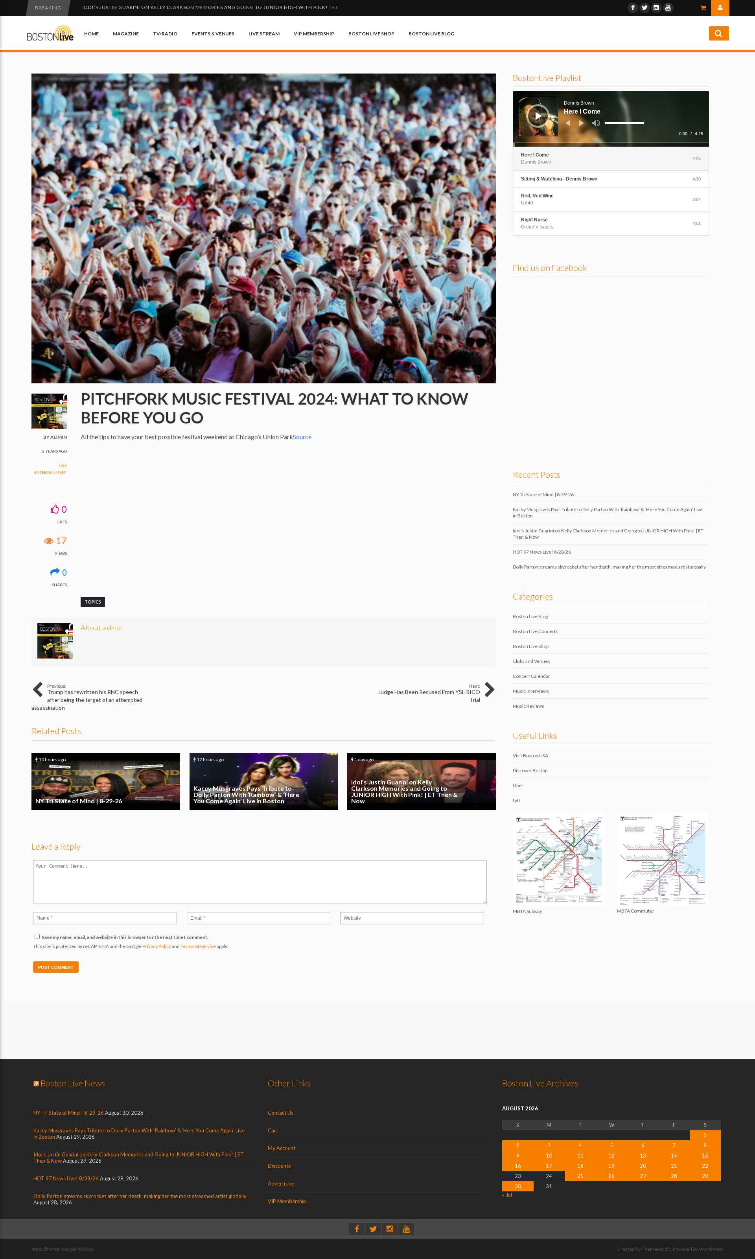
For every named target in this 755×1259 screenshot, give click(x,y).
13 (643, 1155)
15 (705, 1155)
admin (58, 437)
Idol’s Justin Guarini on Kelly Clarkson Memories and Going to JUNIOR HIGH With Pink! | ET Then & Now (421, 781)
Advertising (281, 1183)
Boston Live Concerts (535, 631)
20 (643, 1166)
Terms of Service (198, 946)
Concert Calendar (531, 676)
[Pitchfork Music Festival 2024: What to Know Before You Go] (263, 382)
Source (302, 436)
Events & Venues (213, 34)
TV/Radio (165, 34)
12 (611, 1155)
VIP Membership (314, 34)
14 (674, 1155)
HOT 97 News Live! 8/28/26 (118, 7)
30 (518, 1186)
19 (611, 1166)
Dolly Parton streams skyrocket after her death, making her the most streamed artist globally (609, 567)
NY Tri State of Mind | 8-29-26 (105, 781)
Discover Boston (530, 770)
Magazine (126, 34)
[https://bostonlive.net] (50, 40)
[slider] (624, 123)
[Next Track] (581, 123)
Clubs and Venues (531, 661)
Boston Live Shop (371, 34)
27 (643, 1176)
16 (518, 1166)
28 (674, 1176)
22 (705, 1166)
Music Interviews (531, 691)
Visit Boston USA (530, 755)
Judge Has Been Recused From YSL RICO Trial (429, 693)
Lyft (516, 800)
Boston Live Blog (431, 34)
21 (674, 1166)
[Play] (539, 116)
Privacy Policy (156, 946)
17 (549, 1166)
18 (580, 1166)
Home (91, 34)
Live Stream (264, 34)
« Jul (507, 1195)
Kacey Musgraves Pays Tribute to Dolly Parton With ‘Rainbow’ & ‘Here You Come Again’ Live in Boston (264, 781)
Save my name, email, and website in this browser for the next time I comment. (125, 937)
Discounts (279, 1166)
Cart (273, 1130)
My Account (281, 1148)
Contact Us (280, 1113)
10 (549, 1155)
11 (580, 1155)
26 (611, 1176)
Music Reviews (528, 706)
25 (580, 1176)
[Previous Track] (567, 123)
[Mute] (596, 123)
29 (705, 1176)
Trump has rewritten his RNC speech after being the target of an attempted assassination (86, 697)
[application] (611, 119)
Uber (518, 785)
